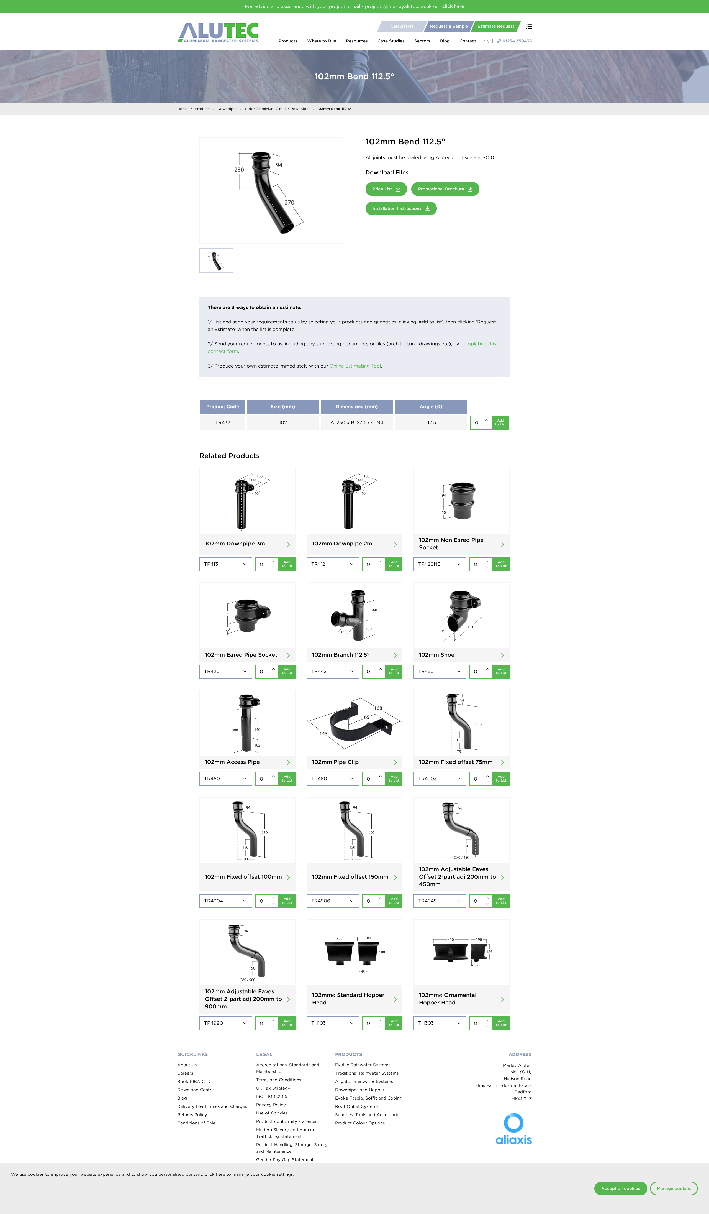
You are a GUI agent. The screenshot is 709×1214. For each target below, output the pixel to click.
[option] (271, 190)
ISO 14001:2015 (271, 1096)
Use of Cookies (271, 1113)
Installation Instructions (398, 208)
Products (288, 41)
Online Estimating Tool (355, 366)
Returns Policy (192, 1114)
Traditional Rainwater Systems (367, 1073)
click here (453, 6)
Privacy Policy (271, 1104)
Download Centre (195, 1089)
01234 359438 (517, 41)
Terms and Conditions (278, 1079)
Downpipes (227, 109)
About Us (187, 1064)
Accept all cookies (620, 1188)
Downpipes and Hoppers (360, 1089)
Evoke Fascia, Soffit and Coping (368, 1098)
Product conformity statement (287, 1121)
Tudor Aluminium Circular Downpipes (277, 109)
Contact (467, 41)
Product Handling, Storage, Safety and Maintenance (292, 1148)
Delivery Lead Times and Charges (212, 1106)
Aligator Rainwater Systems (364, 1081)
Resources (357, 41)
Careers (185, 1073)
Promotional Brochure (442, 189)
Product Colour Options (360, 1123)
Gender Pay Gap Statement (285, 1159)
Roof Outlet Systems (356, 1106)
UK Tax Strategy (273, 1088)
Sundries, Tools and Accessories (368, 1114)
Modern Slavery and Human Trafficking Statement (285, 1133)
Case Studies (391, 41)
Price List (383, 189)
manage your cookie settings (262, 1174)
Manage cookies (674, 1188)
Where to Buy (321, 41)
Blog (445, 41)
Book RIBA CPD (194, 1081)
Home (182, 109)
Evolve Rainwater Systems (362, 1064)
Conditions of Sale (196, 1123)
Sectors (422, 41)
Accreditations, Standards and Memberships (287, 1068)
